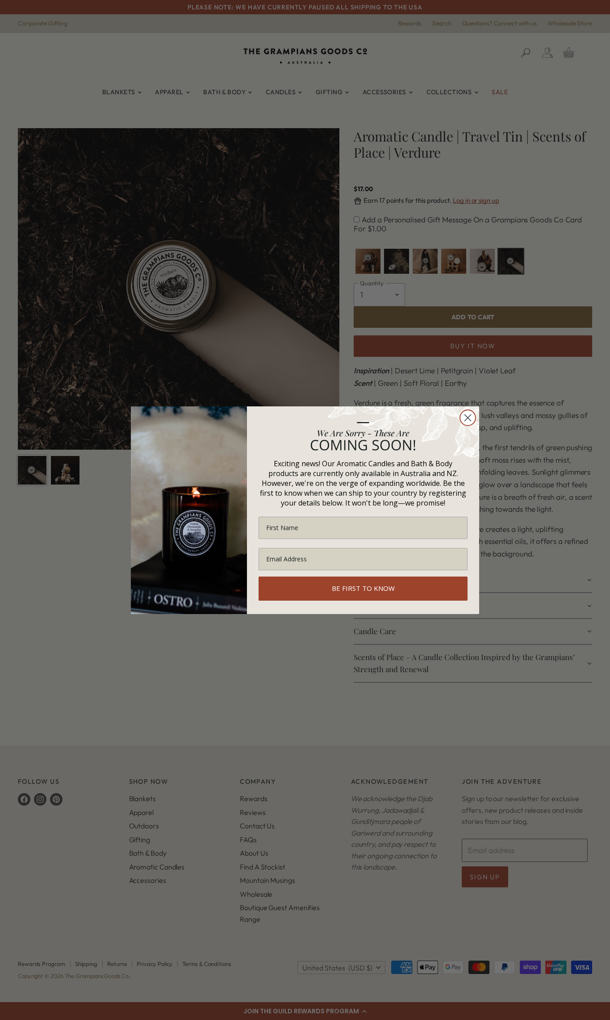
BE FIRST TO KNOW (363, 588)
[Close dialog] (468, 418)
